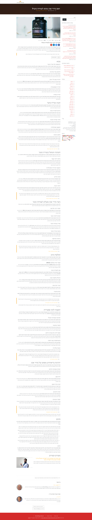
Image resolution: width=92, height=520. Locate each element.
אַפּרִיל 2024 (71, 115)
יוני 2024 (72, 112)
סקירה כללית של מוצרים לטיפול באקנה (68, 40)
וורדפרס (29, 517)
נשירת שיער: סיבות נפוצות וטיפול (52, 148)
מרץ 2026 (71, 86)
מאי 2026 (71, 83)
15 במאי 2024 (57, 40)
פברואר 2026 (71, 88)
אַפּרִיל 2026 (71, 84)
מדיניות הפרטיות (49, 515)
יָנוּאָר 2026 (71, 89)
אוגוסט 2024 (71, 109)
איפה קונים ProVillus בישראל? (39, 508)
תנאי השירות (56, 515)
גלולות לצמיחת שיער (51, 10)
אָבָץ (35, 477)
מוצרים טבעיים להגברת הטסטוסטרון (51, 412)
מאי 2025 (71, 96)
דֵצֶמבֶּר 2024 (71, 102)
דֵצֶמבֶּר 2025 (71, 91)
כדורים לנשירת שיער (47, 477)
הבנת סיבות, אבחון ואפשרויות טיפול (51, 198)
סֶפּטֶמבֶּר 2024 (71, 107)
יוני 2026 (72, 81)
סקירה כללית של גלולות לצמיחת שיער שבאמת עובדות (49, 517)
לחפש (75, 17)
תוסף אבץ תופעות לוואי (53, 359)
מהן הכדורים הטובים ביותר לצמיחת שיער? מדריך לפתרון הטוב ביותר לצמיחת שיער (48, 459)
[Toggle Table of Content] (58, 57)
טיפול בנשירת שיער (40, 477)
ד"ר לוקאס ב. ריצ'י (49, 40)
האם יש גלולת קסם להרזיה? (71, 50)
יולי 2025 (71, 94)
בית (55, 10)
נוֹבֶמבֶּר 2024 (71, 104)
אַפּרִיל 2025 (71, 97)
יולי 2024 (71, 111)
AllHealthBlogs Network (39, 515)
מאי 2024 (71, 114)
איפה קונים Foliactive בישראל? (68, 65)
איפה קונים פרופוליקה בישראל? (68, 69)
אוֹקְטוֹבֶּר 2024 (71, 106)
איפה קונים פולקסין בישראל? (38, 506)
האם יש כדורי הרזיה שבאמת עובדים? (70, 32)
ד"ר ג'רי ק (58, 497)
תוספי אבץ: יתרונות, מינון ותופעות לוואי (51, 302)
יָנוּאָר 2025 (71, 101)
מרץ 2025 (71, 99)
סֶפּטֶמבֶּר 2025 (71, 92)
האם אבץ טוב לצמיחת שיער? (52, 251)
